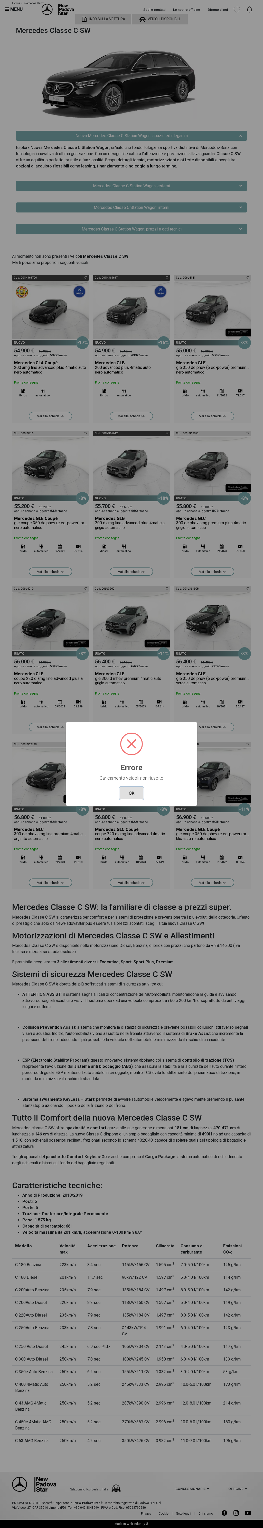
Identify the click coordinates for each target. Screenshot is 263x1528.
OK (131, 793)
